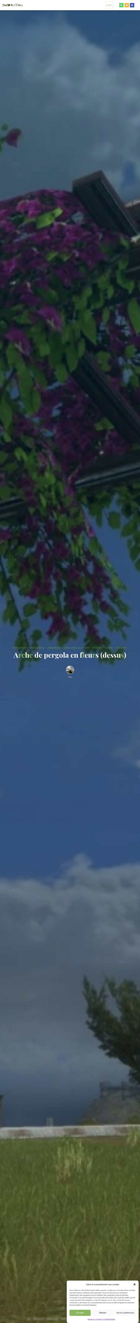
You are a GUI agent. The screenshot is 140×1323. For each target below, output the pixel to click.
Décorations (38, 1319)
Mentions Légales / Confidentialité (101, 1319)
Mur (87, 648)
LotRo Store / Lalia (73, 648)
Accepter (80, 1313)
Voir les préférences (125, 1313)
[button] (134, 1284)
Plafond (109, 648)
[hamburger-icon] (109, 5)
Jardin (63, 1319)
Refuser (102, 1313)
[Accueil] (29, 1319)
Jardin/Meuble (54, 648)
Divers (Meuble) (37, 648)
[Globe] (132, 5)
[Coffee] (127, 5)
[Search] (121, 5)
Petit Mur (96, 648)
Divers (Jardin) (19, 648)
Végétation (121, 648)
